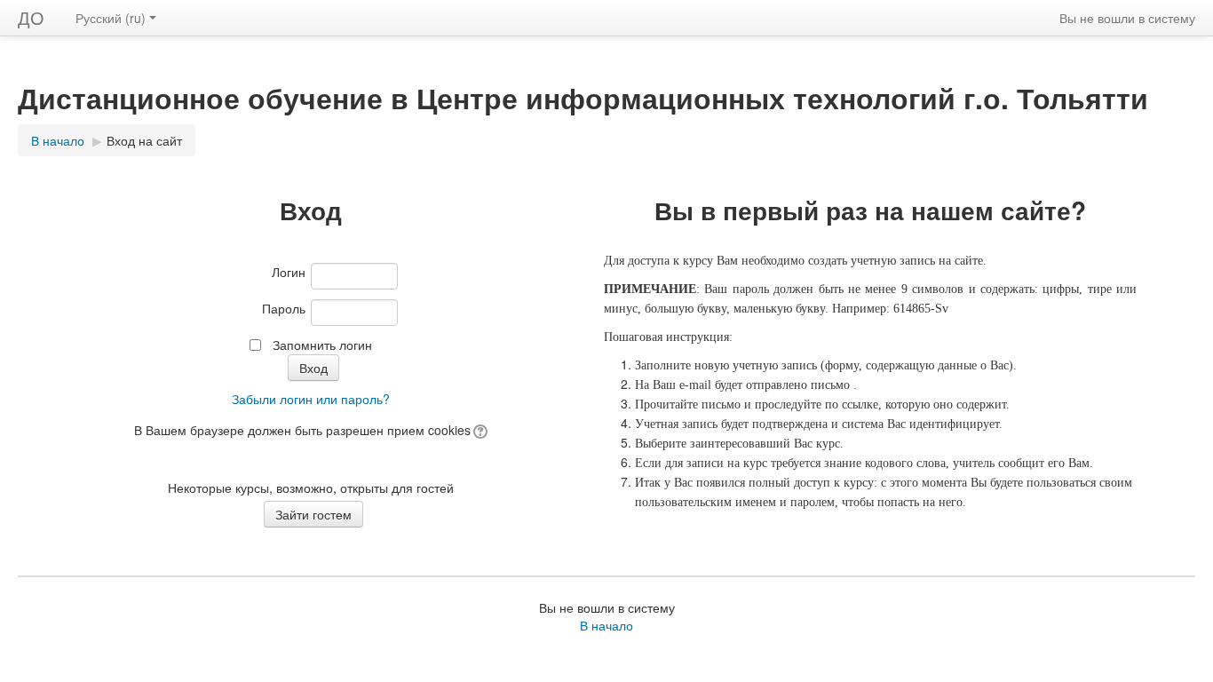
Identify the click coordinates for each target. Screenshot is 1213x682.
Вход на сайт (144, 140)
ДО (31, 17)
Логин (288, 272)
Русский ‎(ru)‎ (110, 18)
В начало (606, 625)
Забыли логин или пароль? (311, 399)
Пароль (283, 308)
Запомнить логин (322, 344)
